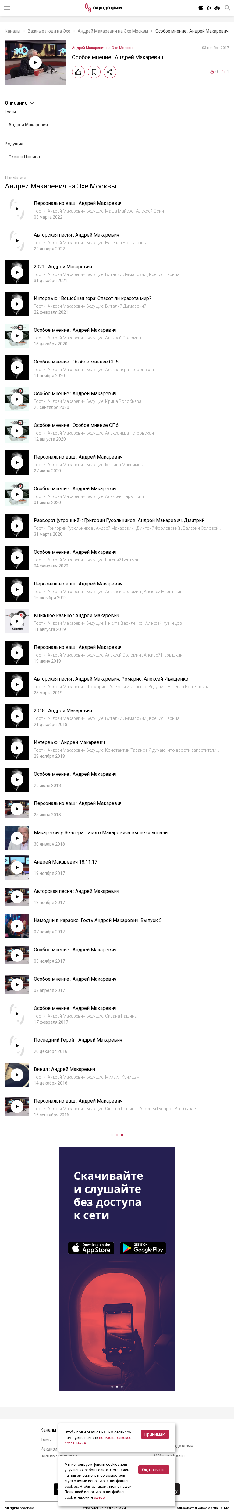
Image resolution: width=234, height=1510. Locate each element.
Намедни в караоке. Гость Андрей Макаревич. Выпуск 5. (98, 920)
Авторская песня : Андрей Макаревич (76, 235)
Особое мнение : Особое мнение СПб (76, 362)
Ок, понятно (154, 1469)
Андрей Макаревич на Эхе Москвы (113, 31)
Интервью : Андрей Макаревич (69, 742)
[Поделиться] (110, 72)
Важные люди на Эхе (49, 31)
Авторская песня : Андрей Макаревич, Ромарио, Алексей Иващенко (111, 679)
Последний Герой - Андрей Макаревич (78, 1040)
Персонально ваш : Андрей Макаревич (78, 203)
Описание (16, 103)
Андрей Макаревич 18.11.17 (65, 862)
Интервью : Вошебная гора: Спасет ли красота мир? (92, 298)
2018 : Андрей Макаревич (63, 711)
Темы (46, 1439)
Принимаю (155, 1434)
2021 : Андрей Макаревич (63, 267)
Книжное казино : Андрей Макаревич (76, 615)
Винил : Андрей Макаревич (64, 1069)
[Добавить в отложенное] (94, 72)
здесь (99, 1497)
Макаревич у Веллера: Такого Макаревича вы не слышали (101, 833)
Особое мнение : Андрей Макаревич (75, 330)
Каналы (12, 31)
